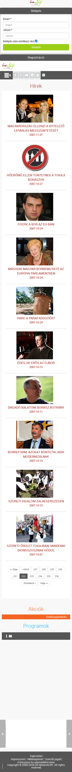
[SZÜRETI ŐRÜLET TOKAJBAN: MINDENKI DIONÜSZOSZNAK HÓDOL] (36, 516)
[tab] (36, 11)
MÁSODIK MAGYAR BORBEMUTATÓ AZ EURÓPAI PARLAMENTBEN (36, 273)
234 (40, 576)
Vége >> (44, 583)
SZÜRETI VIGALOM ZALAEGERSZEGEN (36, 503)
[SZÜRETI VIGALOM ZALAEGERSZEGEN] (36, 471)
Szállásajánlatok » (57, 617)
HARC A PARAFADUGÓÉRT (36, 320)
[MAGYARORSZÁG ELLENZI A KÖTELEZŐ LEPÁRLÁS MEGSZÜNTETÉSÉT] (36, 96)
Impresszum (18, 759)
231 (15, 576)
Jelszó (7, 30)
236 (57, 576)
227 (35, 569)
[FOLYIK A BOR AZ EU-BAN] (36, 194)
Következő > (30, 583)
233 (32, 576)
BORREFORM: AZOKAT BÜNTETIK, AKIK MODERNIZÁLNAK (36, 456)
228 (44, 569)
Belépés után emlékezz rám (18, 41)
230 (60, 569)
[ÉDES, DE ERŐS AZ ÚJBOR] (36, 333)
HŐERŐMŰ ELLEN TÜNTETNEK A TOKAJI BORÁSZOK (36, 179)
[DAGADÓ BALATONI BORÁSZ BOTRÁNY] (36, 378)
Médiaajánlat (35, 759)
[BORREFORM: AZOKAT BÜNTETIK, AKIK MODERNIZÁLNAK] (36, 422)
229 (52, 569)
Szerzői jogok (53, 759)
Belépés (36, 11)
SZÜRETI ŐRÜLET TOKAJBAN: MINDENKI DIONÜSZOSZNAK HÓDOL (36, 550)
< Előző (25, 569)
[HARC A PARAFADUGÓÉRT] (36, 288)
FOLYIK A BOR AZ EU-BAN (36, 226)
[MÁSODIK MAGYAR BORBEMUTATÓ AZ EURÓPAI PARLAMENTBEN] (36, 239)
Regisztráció (36, 57)
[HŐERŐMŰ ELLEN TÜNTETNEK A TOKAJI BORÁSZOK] (36, 145)
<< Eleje (13, 569)
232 (23, 576)
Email (7, 19)
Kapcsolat (36, 756)
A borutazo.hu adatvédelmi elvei (36, 762)
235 (48, 576)
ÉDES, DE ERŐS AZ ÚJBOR (36, 365)
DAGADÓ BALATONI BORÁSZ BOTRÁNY (36, 409)
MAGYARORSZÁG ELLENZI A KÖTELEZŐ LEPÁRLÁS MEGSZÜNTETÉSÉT (36, 130)
